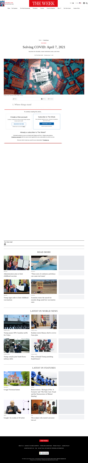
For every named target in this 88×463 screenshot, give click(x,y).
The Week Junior (67, 8)
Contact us (46, 140)
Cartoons (42, 8)
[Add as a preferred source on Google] (44, 453)
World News (46, 40)
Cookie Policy (65, 445)
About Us (21, 445)
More (59, 8)
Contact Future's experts (32, 445)
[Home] (8, 8)
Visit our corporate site (61, 458)
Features (43, 43)
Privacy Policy (57, 445)
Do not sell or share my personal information (51, 448)
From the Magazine (51, 8)
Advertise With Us (29, 448)
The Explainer (14, 8)
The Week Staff (39, 55)
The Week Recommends (25, 8)
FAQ (36, 448)
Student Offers (76, 8)
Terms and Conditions (46, 445)
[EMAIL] (5, 244)
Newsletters (35, 8)
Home (40, 40)
